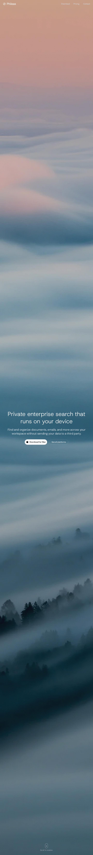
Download (65, 4)
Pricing (76, 4)
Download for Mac (38, 442)
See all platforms (59, 442)
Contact (86, 4)
